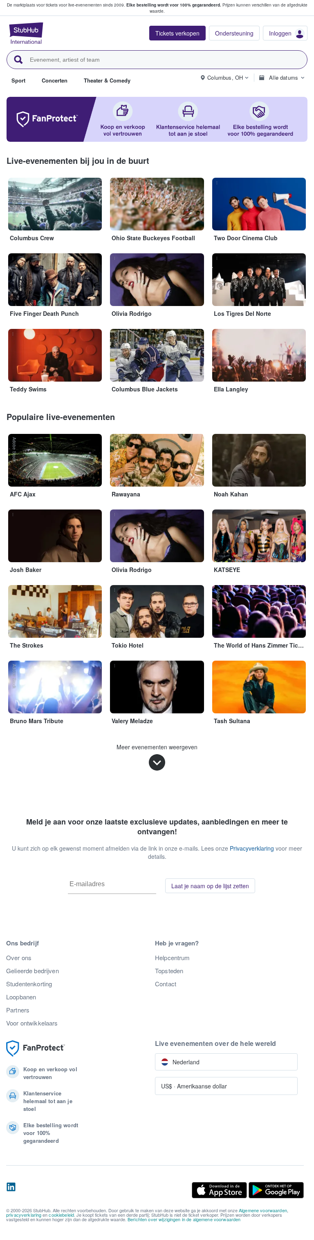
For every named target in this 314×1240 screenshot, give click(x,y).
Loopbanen (21, 997)
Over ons (18, 957)
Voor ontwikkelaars (32, 1023)
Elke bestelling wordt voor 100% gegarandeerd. (173, 5)
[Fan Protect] (35, 1048)
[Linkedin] (11, 1190)
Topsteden (169, 970)
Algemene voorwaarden (263, 1210)
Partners (17, 1010)
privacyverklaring (23, 1214)
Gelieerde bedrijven (32, 970)
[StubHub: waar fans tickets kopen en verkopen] (26, 33)
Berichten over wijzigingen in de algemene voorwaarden (184, 1219)
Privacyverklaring (252, 848)
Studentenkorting (29, 984)
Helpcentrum (172, 957)
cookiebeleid (61, 1214)
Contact (165, 984)
